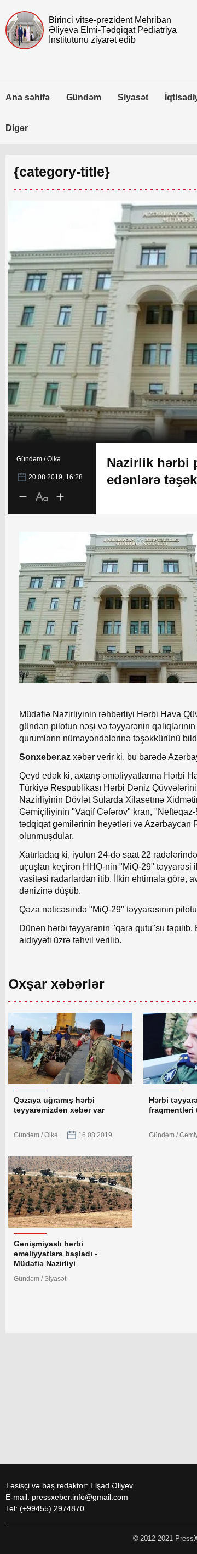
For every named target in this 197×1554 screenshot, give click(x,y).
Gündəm (84, 97)
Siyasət (133, 97)
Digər (16, 128)
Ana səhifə (27, 97)
